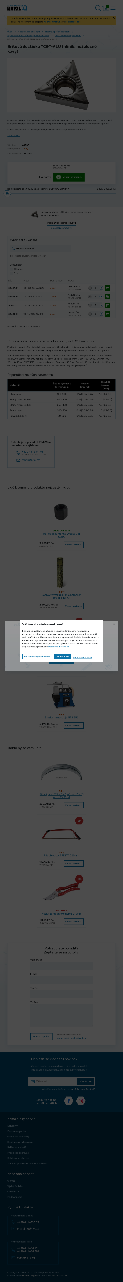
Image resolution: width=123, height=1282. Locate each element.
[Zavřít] (114, 624)
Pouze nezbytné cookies (37, 656)
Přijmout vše (62, 656)
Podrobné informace (58, 646)
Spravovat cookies (82, 657)
